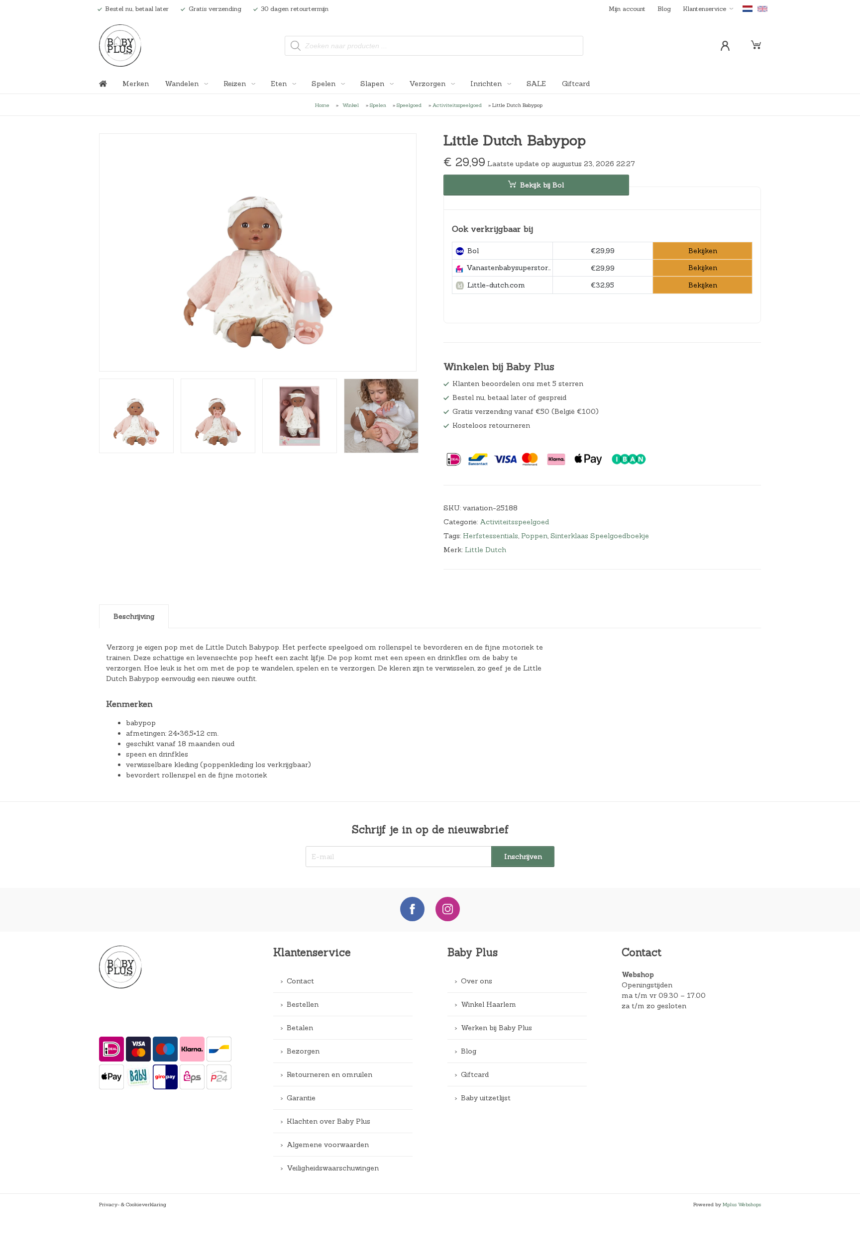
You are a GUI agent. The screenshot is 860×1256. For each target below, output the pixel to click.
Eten (280, 83)
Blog (664, 8)
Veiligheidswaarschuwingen (333, 1167)
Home (322, 104)
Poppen (534, 535)
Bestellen (303, 1004)
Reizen (235, 83)
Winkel (350, 104)
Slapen (373, 83)
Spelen (324, 83)
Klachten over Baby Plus (328, 1121)
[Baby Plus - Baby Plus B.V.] (120, 45)
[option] (258, 253)
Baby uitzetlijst (486, 1097)
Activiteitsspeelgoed (457, 104)
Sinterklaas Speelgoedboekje (599, 535)
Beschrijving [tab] (133, 616)
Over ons (476, 980)
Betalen (300, 1027)
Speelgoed (409, 104)
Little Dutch (485, 549)
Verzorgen (428, 83)
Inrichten (487, 83)
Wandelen (183, 83)
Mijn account (627, 8)
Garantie (301, 1097)
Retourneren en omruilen (329, 1074)
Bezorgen (303, 1051)
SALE (536, 83)
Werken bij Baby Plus (496, 1027)
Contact (300, 980)
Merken (135, 83)
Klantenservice (704, 8)
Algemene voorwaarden (328, 1144)
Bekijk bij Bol (542, 185)
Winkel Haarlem (488, 1004)
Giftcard (576, 83)
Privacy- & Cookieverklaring (132, 1204)
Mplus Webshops (742, 1204)
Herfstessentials (490, 535)
